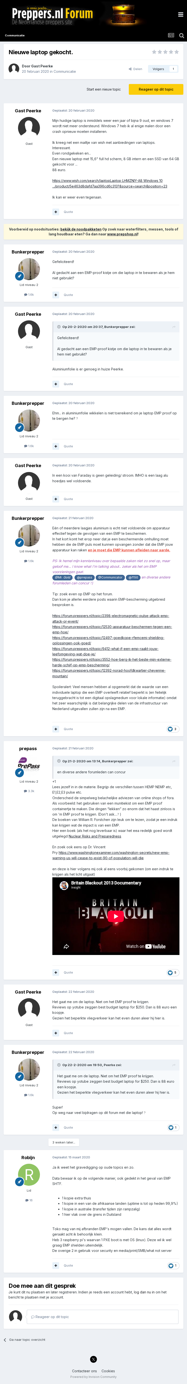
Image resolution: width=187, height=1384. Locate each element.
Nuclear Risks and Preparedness (95, 836)
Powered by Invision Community (93, 1377)
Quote (68, 212)
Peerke (109, 1065)
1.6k (30, 294)
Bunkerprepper (28, 251)
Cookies (108, 1371)
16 (30, 1200)
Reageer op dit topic (156, 89)
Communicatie (65, 71)
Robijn (28, 1157)
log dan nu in (144, 1292)
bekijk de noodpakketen (81, 229)
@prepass (84, 577)
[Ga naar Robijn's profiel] (29, 1175)
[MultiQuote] (55, 212)
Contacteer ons (84, 1371)
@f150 (133, 577)
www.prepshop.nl (122, 234)
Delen (136, 69)
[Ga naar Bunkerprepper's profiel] (29, 269)
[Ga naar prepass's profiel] (29, 766)
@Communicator (110, 577)
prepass (28, 748)
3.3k (30, 791)
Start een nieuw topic (104, 89)
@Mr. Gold (62, 577)
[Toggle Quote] (59, 327)
